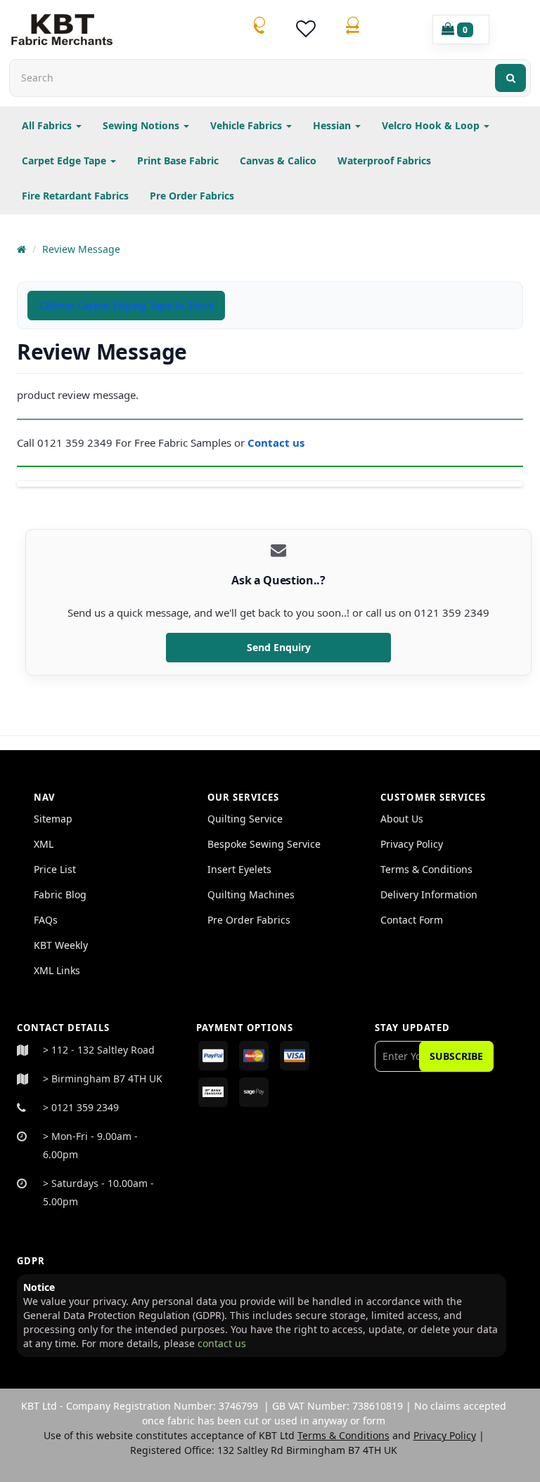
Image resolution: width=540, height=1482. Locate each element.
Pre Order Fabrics (192, 195)
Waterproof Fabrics (384, 160)
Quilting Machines (251, 894)
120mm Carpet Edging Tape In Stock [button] (126, 305)
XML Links (57, 970)
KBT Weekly (61, 945)
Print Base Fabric (178, 160)
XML (43, 844)
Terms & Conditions (426, 869)
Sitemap (53, 818)
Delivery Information (428, 894)
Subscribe (456, 1056)
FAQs (46, 919)
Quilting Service (245, 818)
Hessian (333, 125)
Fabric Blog (60, 894)
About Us (401, 818)
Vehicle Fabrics (247, 125)
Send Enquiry (279, 647)
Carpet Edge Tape (65, 160)
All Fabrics (48, 125)
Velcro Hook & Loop (432, 125)
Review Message (81, 249)
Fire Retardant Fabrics (75, 195)
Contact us (277, 442)
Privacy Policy (411, 844)
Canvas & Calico (278, 160)
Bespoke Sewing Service (264, 844)
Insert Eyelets (239, 869)
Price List (55, 869)
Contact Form (411, 919)
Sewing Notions (142, 125)
